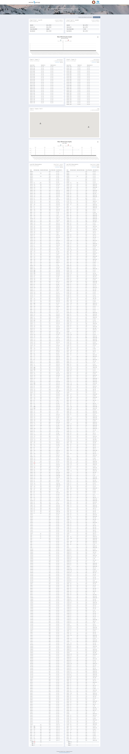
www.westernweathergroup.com (64, 752)
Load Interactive (57, 62)
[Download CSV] (60, 62)
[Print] (62, 62)
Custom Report (97, 17)
